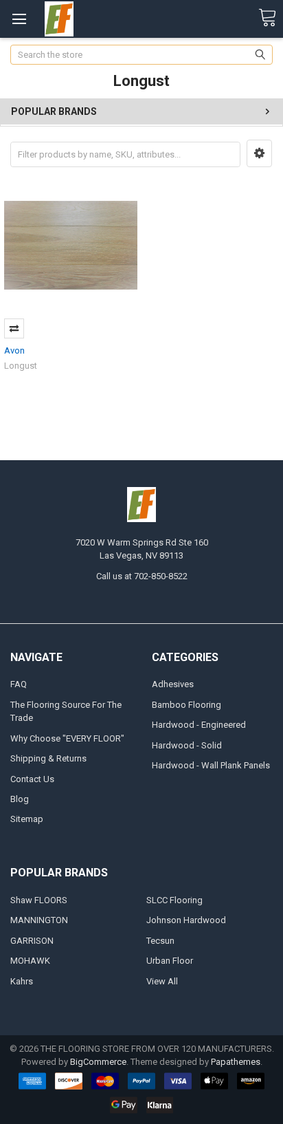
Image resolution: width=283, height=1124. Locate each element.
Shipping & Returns (48, 758)
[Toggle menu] (19, 19)
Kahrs (21, 981)
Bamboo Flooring (186, 705)
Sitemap (26, 819)
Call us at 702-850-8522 (142, 576)
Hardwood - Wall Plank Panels (211, 765)
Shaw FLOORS (38, 900)
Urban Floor (169, 960)
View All (162, 981)
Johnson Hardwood (186, 920)
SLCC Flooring (174, 900)
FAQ (18, 684)
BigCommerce (98, 1062)
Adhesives (173, 684)
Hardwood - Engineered (199, 725)
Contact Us (32, 779)
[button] (259, 153)
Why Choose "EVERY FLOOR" (67, 738)
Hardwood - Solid (187, 745)
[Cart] (267, 18)
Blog (19, 799)
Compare (14, 328)
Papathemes (235, 1062)
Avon (14, 350)
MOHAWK (30, 960)
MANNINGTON (39, 920)
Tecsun (160, 941)
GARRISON (32, 941)
